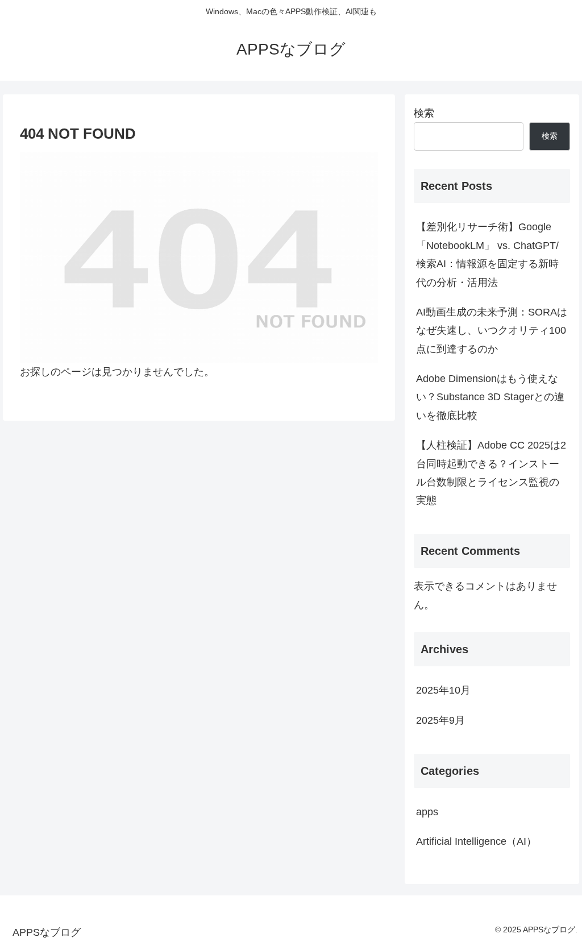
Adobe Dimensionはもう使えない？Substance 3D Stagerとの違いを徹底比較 (490, 397)
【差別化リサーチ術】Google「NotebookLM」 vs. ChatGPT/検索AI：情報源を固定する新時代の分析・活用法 (487, 254)
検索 (424, 113)
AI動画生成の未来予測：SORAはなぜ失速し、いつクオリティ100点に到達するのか (491, 330)
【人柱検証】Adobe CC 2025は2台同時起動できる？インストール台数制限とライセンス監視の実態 (491, 472)
